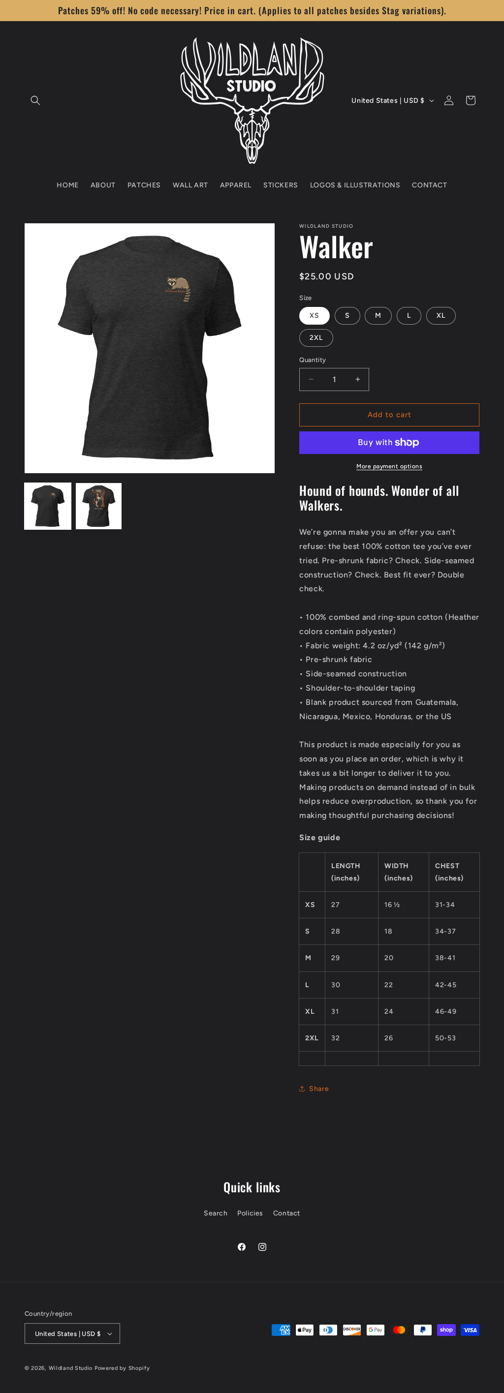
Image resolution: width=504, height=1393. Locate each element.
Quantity (312, 359)
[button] (35, 100)
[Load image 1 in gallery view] (48, 506)
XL (441, 315)
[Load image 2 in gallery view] (99, 506)
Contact (286, 1213)
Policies (250, 1213)
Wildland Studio (71, 1368)
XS (314, 315)
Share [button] (319, 1089)
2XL (316, 337)
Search (216, 1213)
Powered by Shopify (122, 1368)
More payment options (389, 466)
